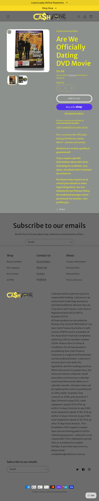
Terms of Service (74, 280)
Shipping (72, 75)
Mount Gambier (14, 262)
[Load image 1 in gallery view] (12, 80)
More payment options (74, 113)
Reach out (41, 267)
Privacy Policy (72, 268)
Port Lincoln (13, 274)
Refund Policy (72, 274)
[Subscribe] (71, 242)
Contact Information (76, 262)
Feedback (41, 279)
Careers (40, 273)
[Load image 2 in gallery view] (22, 80)
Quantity (60, 83)
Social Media (43, 261)
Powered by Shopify (60, 492)
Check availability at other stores (72, 127)
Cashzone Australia (45, 492)
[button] (8, 16)
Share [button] (62, 209)
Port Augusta (13, 268)
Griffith (10, 280)
